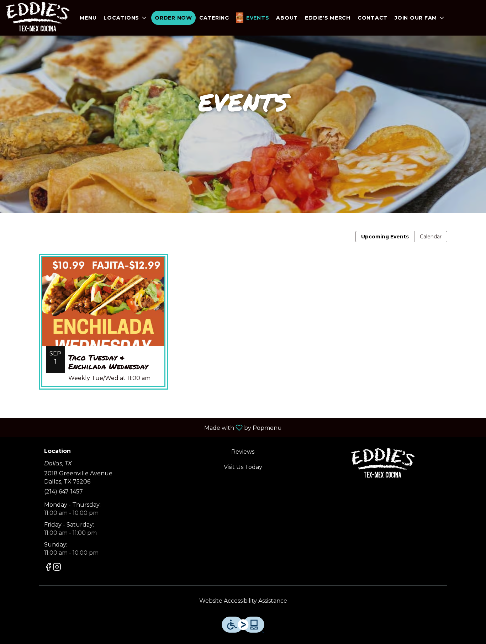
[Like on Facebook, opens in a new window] (48, 568)
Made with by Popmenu (143, 427)
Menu (88, 18)
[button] (125, 18)
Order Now (173, 18)
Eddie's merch (327, 18)
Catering (214, 18)
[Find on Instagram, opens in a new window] (57, 568)
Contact (372, 18)
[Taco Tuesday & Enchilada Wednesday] (103, 327)
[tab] (384, 236)
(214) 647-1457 (63, 491)
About (287, 18)
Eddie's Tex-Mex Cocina (383, 464)
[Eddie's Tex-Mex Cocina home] (38, 18)
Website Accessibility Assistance (243, 600)
